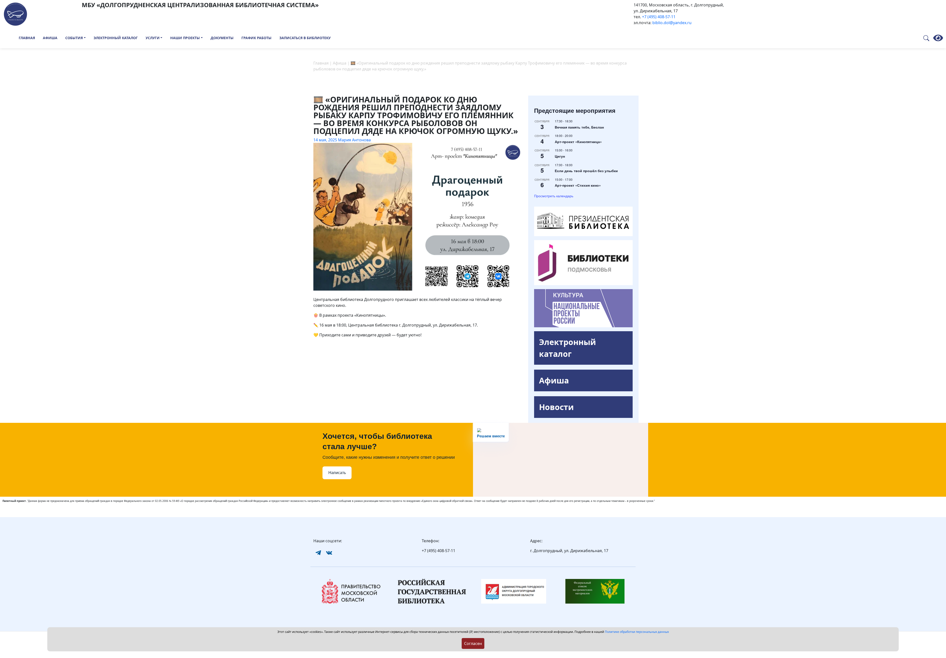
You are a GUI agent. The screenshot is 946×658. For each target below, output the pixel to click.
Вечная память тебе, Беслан (579, 127)
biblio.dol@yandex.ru (672, 22)
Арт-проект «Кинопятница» (578, 141)
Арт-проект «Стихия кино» (578, 185)
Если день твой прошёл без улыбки (586, 170)
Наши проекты (185, 37)
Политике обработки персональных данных (637, 632)
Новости (556, 407)
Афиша (50, 37)
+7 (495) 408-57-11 (659, 16)
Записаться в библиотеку (305, 37)
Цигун (560, 156)
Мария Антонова (354, 140)
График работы (256, 37)
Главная (27, 37)
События (74, 37)
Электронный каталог (116, 37)
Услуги (153, 37)
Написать (337, 473)
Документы (222, 37)
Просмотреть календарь (553, 195)
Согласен (473, 643)
